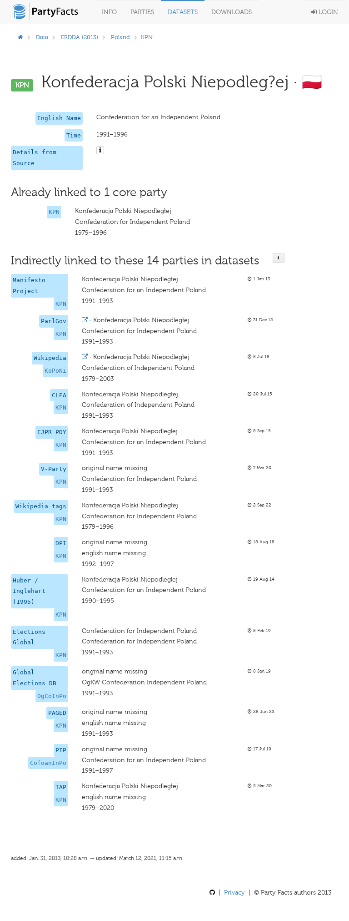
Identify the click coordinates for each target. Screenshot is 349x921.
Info (109, 12)
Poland (120, 37)
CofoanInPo (48, 762)
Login (327, 12)
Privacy (234, 892)
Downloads (231, 12)
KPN (54, 211)
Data (42, 37)
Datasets (183, 12)
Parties (142, 12)
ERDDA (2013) (79, 37)
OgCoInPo (51, 696)
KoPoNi (55, 370)
